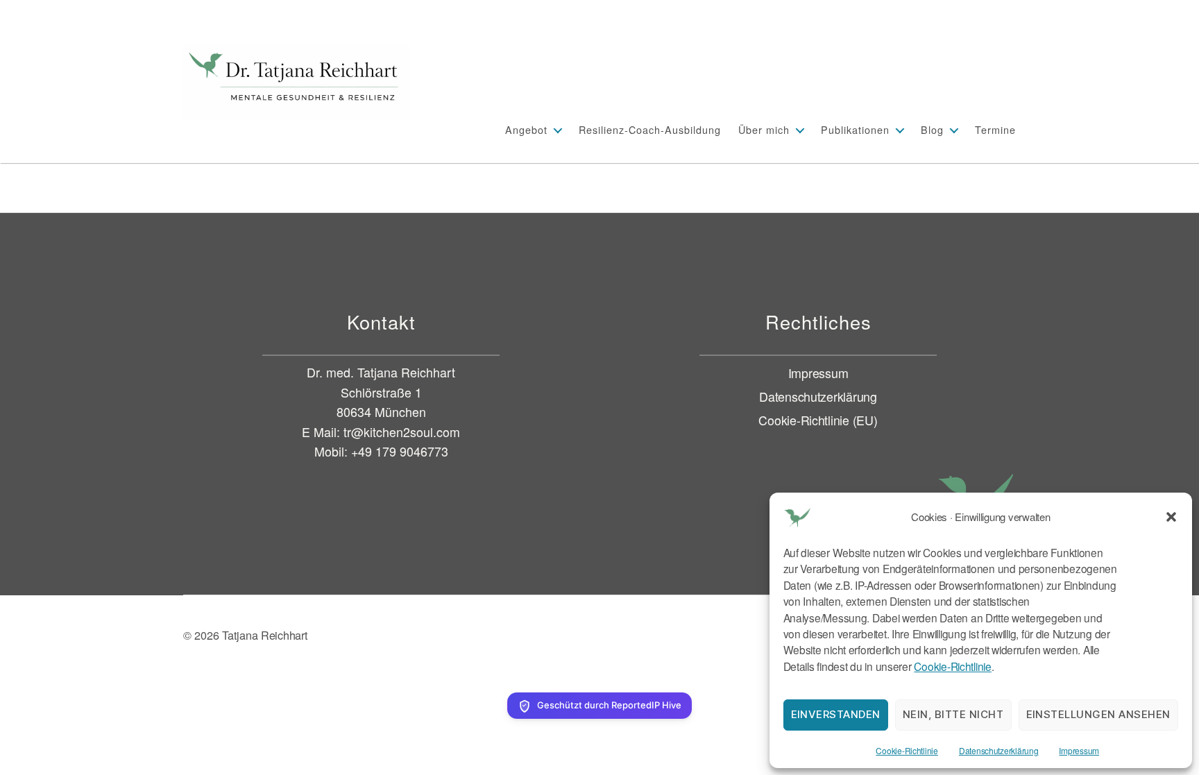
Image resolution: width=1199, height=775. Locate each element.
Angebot (526, 129)
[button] (1171, 517)
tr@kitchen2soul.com (401, 432)
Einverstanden (836, 714)
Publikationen (855, 129)
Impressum (1079, 750)
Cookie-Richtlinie (952, 666)
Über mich (764, 129)
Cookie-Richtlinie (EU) (817, 420)
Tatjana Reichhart (264, 635)
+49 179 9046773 (399, 451)
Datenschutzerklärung (999, 750)
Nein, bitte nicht (953, 714)
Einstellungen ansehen (1098, 714)
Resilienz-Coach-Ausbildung (650, 129)
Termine (995, 129)
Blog (932, 129)
